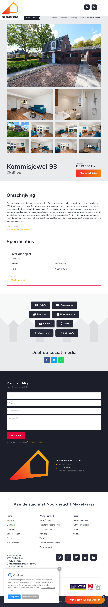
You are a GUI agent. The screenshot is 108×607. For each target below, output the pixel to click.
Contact (10, 538)
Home (54, 17)
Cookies (30, 442)
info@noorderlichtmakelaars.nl (72, 471)
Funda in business (80, 520)
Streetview (43, 333)
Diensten (11, 525)
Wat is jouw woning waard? (84, 599)
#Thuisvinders (13, 542)
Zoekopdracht (46, 547)
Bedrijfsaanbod (46, 520)
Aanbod (64, 17)
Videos (46, 323)
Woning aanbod (77, 17)
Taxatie (43, 538)
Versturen (16, 435)
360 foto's (68, 333)
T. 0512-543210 (14, 561)
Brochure (41, 314)
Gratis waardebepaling (50, 542)
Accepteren (14, 596)
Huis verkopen (46, 529)
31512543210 (65, 468)
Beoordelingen (13, 534)
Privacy (40, 442)
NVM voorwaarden (80, 525)
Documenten (67, 314)
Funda (75, 516)
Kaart (66, 323)
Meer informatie (30, 596)
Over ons (11, 529)
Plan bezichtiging (88, 173)
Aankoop (44, 534)
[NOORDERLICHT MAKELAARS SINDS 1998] (12, 10)
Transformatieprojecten (50, 525)
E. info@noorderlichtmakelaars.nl (21, 564)
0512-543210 (65, 464)
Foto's (43, 305)
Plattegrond (66, 305)
